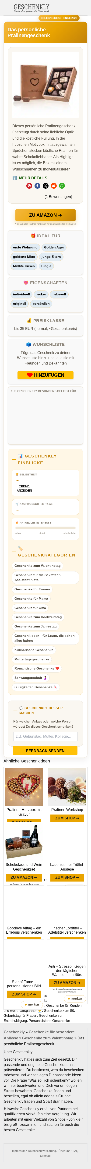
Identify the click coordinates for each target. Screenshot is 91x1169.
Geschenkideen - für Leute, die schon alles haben (44, 638)
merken (32, 1005)
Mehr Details (29, 178)
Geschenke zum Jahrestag (35, 626)
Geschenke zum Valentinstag (37, 565)
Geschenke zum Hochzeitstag (38, 617)
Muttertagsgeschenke (31, 659)
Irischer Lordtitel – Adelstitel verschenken (67, 930)
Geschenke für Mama (31, 598)
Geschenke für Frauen (32, 589)
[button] (29, 186)
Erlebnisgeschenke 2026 (59, 18)
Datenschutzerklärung (42, 1151)
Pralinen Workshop (67, 810)
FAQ (75, 1151)
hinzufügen (49, 375)
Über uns (64, 1151)
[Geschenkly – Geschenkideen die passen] (31, 8)
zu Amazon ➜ (45, 215)
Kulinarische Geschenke (33, 650)
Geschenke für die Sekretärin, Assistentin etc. (38, 577)
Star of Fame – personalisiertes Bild (24, 984)
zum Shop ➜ (67, 818)
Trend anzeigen (24, 488)
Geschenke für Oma (30, 608)
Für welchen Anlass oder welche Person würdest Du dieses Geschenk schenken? (43, 723)
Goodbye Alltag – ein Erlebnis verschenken (24, 930)
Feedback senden (45, 751)
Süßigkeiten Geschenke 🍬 (35, 687)
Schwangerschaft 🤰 (30, 678)
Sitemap (45, 1156)
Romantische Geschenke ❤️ (36, 668)
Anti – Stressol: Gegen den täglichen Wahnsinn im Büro (67, 970)
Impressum (18, 1151)
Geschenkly (14, 1032)
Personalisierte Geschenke (49, 1021)
